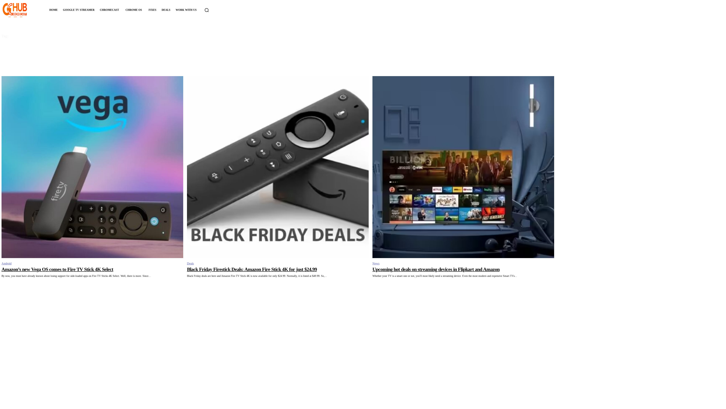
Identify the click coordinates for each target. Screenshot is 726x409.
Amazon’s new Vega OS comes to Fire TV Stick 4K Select (57, 269)
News (375, 263)
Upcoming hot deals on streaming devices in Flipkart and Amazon (436, 269)
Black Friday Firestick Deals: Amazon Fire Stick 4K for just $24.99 (252, 269)
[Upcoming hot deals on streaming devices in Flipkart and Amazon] (463, 167)
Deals (190, 263)
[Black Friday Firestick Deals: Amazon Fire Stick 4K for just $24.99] (278, 167)
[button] (206, 10)
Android (7, 263)
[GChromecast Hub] (20, 10)
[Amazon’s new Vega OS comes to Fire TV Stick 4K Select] (92, 167)
